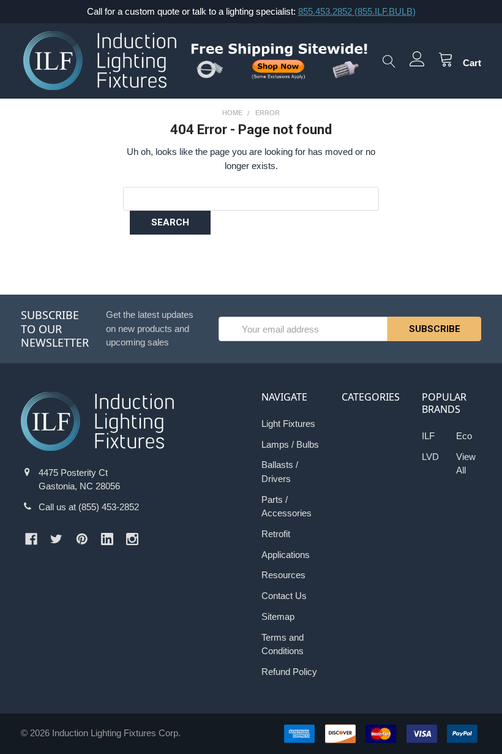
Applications (285, 554)
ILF (428, 436)
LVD (430, 456)
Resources (283, 575)
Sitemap (277, 616)
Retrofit (275, 534)
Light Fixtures (288, 423)
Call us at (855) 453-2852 (89, 507)
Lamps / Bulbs (290, 444)
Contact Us (284, 595)
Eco (464, 436)
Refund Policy (289, 671)
